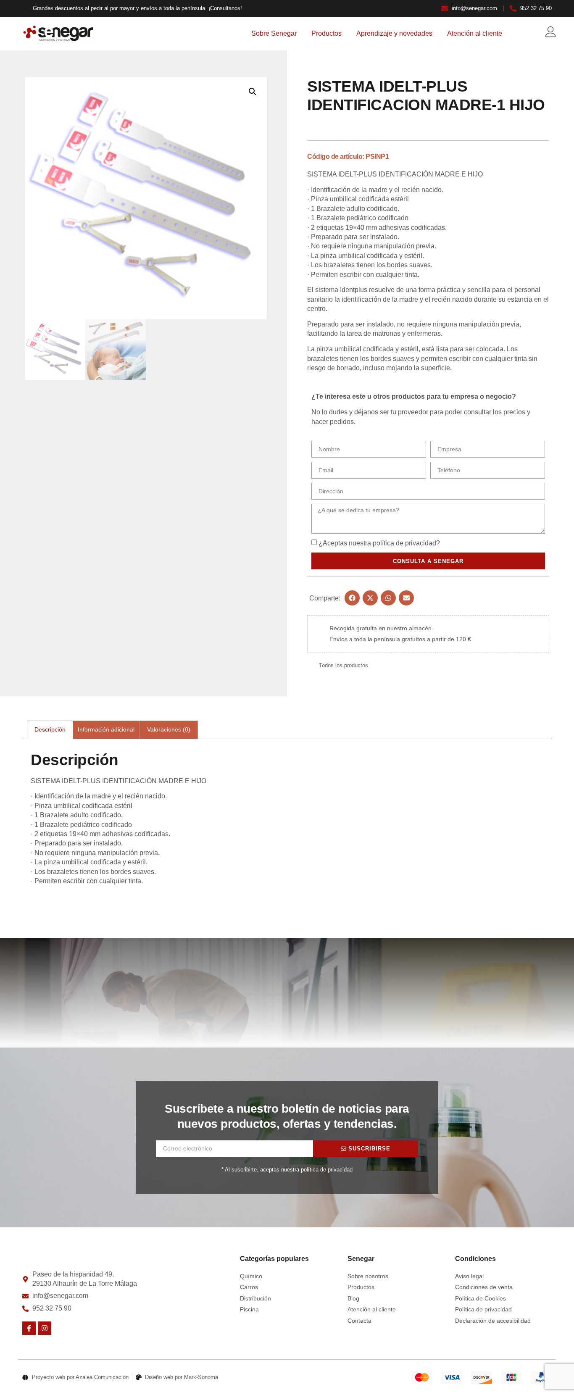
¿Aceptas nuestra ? (379, 543)
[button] (252, 91)
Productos (326, 33)
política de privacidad (404, 543)
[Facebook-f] (29, 1328)
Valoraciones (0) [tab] (168, 729)
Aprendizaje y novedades (394, 33)
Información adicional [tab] (106, 729)
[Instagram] (44, 1328)
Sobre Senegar (274, 33)
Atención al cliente (474, 33)
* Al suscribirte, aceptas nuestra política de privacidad (287, 1169)
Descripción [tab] (50, 729)
